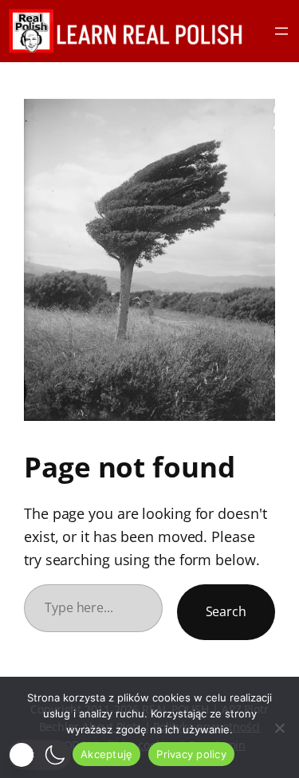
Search (226, 611)
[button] (39, 755)
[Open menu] (281, 31)
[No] (279, 728)
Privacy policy (191, 754)
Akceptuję (106, 754)
